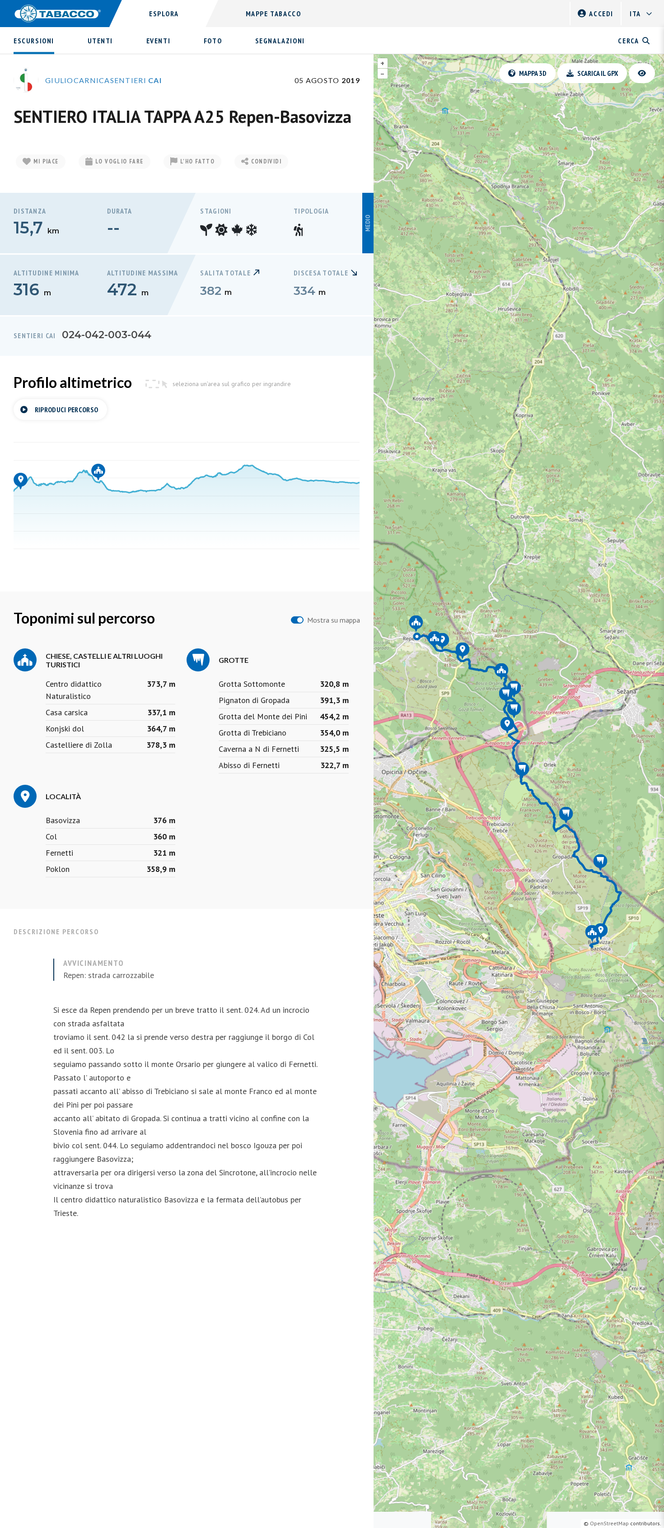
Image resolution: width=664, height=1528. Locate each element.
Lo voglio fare (119, 161)
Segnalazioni (280, 40)
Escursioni (34, 40)
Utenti (100, 40)
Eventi (158, 40)
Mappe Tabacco (273, 13)
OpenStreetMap (609, 1523)
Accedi (601, 13)
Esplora (163, 13)
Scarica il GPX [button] (597, 73)
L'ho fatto (197, 161)
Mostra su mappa (333, 619)
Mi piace (45, 161)
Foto (213, 40)
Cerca (628, 40)
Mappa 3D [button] (533, 73)
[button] (642, 73)
